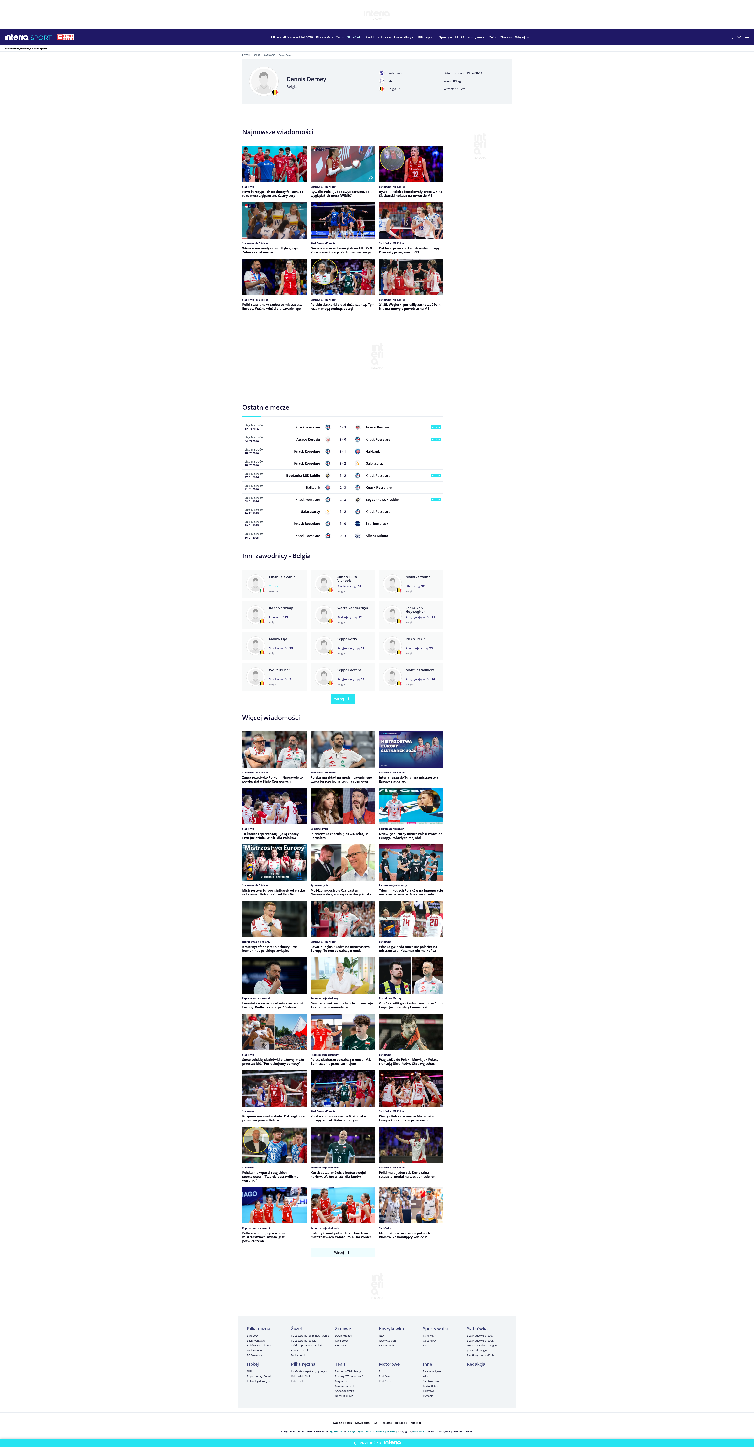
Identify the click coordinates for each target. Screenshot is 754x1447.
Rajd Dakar (385, 1376)
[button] (324, 37)
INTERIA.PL (419, 1431)
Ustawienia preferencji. (385, 1431)
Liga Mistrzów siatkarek (480, 1340)
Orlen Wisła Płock (301, 1376)
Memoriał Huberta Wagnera (483, 1345)
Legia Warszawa (256, 1340)
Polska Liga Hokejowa (259, 1381)
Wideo (426, 1376)
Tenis (340, 1364)
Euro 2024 (252, 1335)
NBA (381, 1335)
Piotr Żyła (340, 1345)
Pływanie (428, 1396)
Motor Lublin (298, 1355)
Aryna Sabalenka (344, 1391)
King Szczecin (386, 1345)
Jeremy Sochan (387, 1340)
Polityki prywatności (359, 1431)
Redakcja (476, 1364)
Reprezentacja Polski (258, 1376)
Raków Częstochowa (259, 1345)
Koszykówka (391, 1328)
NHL (249, 1371)
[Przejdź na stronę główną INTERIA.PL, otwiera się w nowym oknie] (17, 37)
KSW (425, 1345)
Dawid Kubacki (343, 1335)
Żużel (296, 1328)
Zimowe (343, 1328)
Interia (246, 55)
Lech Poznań (254, 1350)
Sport (257, 55)
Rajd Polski (385, 1381)
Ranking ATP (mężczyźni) (349, 1376)
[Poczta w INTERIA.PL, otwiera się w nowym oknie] (739, 37)
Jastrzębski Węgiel (477, 1350)
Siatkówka (269, 55)
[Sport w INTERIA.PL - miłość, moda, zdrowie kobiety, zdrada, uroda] (41, 37)
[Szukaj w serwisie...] (731, 37)
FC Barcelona (254, 1355)
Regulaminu (335, 1431)
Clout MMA (429, 1340)
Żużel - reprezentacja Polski (306, 1345)
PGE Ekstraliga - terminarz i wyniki (310, 1335)
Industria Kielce (299, 1381)
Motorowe (389, 1364)
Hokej (253, 1364)
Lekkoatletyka (431, 1386)
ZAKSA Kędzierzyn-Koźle (480, 1355)
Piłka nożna (258, 1328)
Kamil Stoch (342, 1340)
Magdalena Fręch (345, 1386)
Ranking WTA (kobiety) (348, 1371)
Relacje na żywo (432, 1371)
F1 (380, 1371)
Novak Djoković (344, 1396)
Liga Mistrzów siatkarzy (480, 1335)
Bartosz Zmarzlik (300, 1350)
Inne (427, 1364)
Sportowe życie (431, 1381)
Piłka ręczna (303, 1364)
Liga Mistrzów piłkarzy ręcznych (309, 1371)
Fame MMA (429, 1335)
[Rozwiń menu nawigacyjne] (747, 37)
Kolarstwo (429, 1391)
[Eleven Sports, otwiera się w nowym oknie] (65, 37)
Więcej (339, 699)
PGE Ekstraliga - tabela (303, 1340)
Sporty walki (435, 1328)
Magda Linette (343, 1381)
